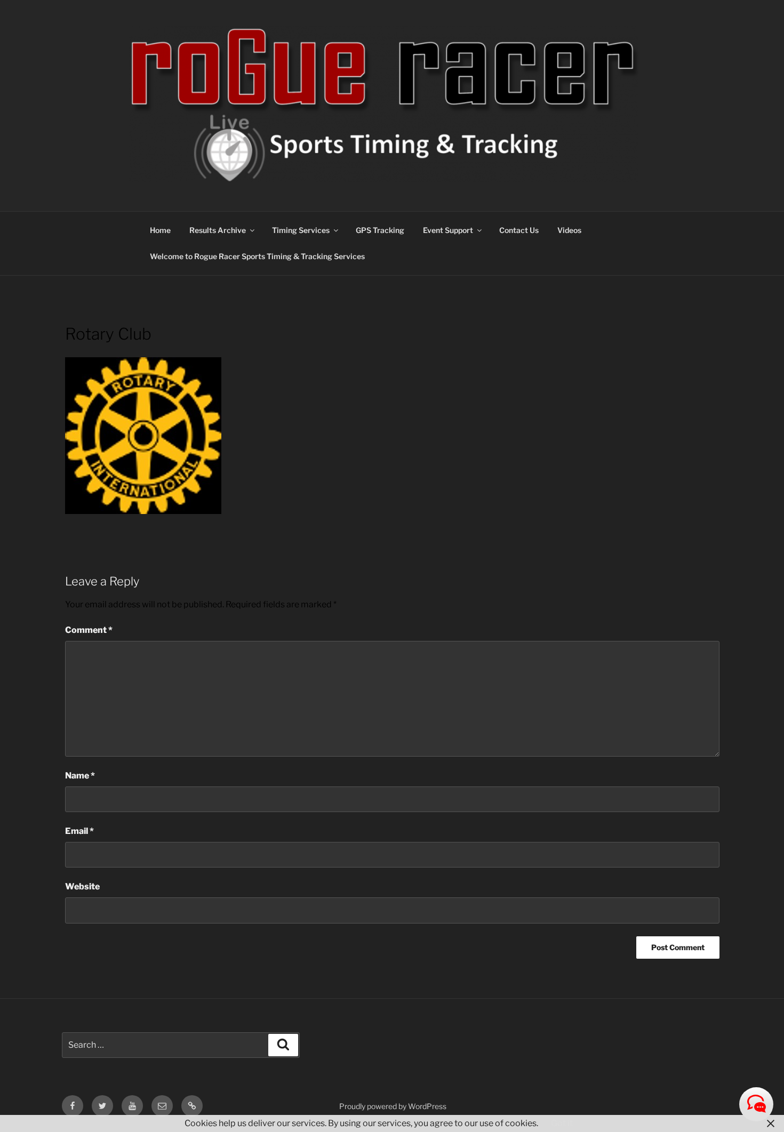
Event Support (448, 230)
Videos (569, 230)
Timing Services (301, 230)
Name (80, 775)
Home (160, 230)
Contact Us (519, 230)
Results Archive (217, 230)
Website (82, 886)
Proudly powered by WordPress (392, 1106)
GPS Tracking (380, 230)
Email (79, 831)
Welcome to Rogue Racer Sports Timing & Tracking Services (257, 256)
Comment (89, 630)
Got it (562, 1123)
